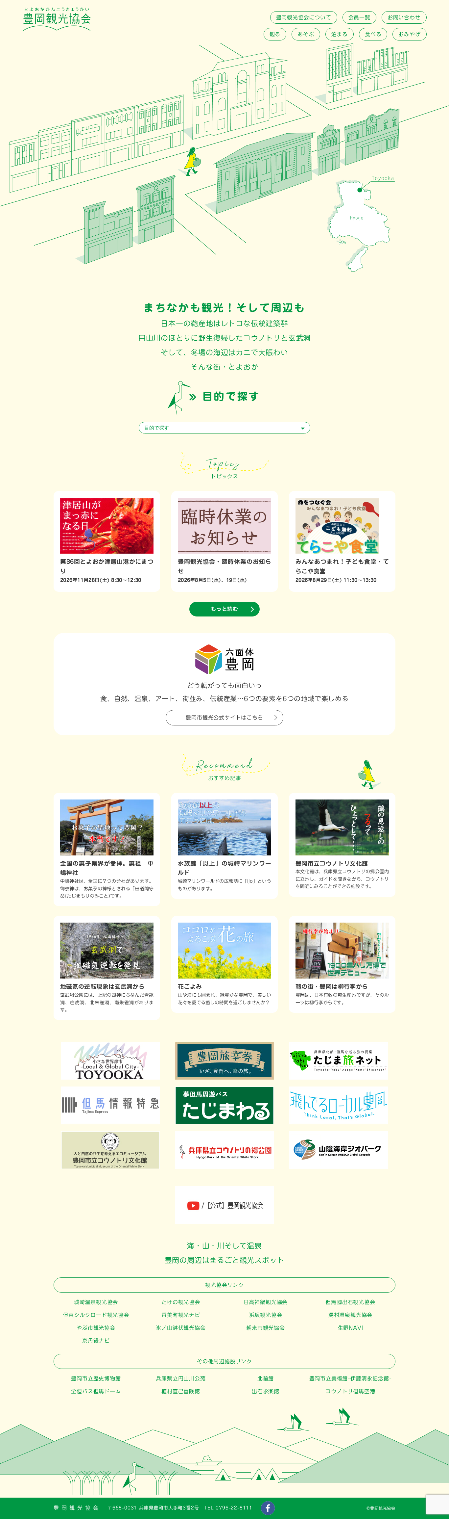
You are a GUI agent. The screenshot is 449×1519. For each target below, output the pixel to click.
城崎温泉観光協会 (96, 1302)
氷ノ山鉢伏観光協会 (180, 1327)
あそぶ (305, 34)
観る (275, 34)
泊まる (339, 34)
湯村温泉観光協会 (350, 1315)
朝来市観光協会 (265, 1327)
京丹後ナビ (96, 1340)
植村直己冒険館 (180, 1391)
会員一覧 (359, 17)
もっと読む (224, 609)
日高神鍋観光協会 (266, 1302)
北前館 (265, 1378)
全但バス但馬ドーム (96, 1391)
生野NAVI (350, 1327)
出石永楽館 (265, 1391)
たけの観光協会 (180, 1302)
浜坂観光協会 (265, 1315)
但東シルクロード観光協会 (96, 1315)
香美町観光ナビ (180, 1315)
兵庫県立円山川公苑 (180, 1378)
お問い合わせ (404, 17)
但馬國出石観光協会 (350, 1302)
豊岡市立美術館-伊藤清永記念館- (350, 1378)
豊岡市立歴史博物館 (96, 1378)
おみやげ (409, 34)
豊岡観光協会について (303, 17)
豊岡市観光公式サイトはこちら (224, 717)
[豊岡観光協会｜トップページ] (56, 29)
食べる (373, 34)
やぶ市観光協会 (96, 1327)
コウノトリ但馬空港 (350, 1391)
